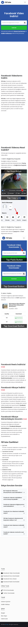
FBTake (6, 624)
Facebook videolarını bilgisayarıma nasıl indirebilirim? (13, 505)
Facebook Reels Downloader (11, 582)
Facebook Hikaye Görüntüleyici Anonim (12, 417)
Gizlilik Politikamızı (6, 33)
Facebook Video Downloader (12, 573)
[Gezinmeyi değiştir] (25, 2)
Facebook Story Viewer (10, 579)
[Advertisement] (14, 57)
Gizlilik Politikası (5, 604)
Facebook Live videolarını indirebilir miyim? (13, 512)
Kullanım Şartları (5, 601)
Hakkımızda (4, 619)
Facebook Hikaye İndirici (13, 387)
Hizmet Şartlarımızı (19, 31)
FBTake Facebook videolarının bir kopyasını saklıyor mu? (13, 519)
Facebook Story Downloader (11, 576)
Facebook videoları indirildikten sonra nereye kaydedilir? (12, 498)
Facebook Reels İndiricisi (13, 364)
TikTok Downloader (8, 590)
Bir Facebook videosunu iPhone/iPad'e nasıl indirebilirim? (12, 491)
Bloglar (3, 613)
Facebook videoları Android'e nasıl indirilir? (13, 533)
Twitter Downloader (9, 593)
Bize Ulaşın (4, 616)
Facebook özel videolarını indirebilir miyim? (13, 526)
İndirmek (14, 27)
